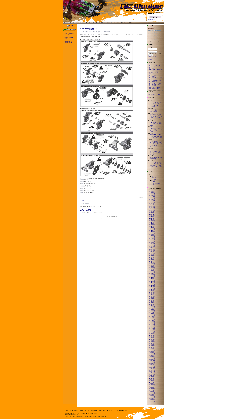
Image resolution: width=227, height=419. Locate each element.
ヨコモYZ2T (152, 85)
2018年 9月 (152, 258)
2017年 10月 (152, 266)
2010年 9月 (152, 337)
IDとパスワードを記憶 (155, 53)
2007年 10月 (152, 382)
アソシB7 (151, 73)
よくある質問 (68, 42)
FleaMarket (97, 22)
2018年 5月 (152, 262)
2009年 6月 (152, 358)
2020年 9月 (152, 243)
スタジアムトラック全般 (155, 77)
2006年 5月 (152, 401)
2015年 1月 (152, 276)
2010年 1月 (152, 348)
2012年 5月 (152, 311)
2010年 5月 (152, 343)
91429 (82, 186)
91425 (82, 181)
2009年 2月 (152, 363)
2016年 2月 (152, 270)
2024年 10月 (152, 219)
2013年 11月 (152, 292)
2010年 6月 (152, 342)
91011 (82, 185)
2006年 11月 (152, 394)
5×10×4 (82, 194)
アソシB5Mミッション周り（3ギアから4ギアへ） (95, 31)
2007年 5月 (152, 389)
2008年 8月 (152, 368)
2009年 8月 (152, 355)
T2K (92, 32)
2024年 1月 (152, 231)
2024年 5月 (152, 226)
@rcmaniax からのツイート (154, 94)
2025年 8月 (152, 206)
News (77, 22)
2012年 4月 (152, 312)
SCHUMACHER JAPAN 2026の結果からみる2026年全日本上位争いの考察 (156, 152)
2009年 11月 (152, 351)
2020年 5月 (152, 249)
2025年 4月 (152, 211)
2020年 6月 (152, 247)
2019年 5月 (152, 257)
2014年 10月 (152, 280)
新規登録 (150, 59)
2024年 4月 (152, 227)
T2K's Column (116, 22)
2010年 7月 (152, 340)
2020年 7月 (152, 246)
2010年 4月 (152, 344)
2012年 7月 (152, 308)
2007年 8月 (152, 385)
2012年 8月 (152, 307)
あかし (153, 176)
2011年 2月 (152, 331)
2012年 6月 (152, 309)
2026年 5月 (152, 195)
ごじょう (153, 177)
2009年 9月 (152, 354)
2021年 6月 (152, 239)
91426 (82, 183)
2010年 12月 (152, 333)
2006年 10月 (152, 395)
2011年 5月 (152, 327)
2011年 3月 (152, 329)
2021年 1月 (152, 241)
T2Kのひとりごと (87, 32)
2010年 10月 (152, 336)
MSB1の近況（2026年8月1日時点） (156, 110)
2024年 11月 (152, 218)
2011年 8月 (152, 323)
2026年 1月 (152, 200)
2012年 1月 (152, 316)
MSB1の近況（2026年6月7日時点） (156, 158)
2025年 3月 (152, 212)
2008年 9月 (152, 367)
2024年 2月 (152, 230)
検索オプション (152, 19)
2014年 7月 (152, 281)
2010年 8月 (152, 339)
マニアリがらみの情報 (155, 80)
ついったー (154, 179)
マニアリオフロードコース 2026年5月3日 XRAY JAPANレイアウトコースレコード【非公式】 (156, 165)
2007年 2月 (152, 393)
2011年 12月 (152, 317)
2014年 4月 (152, 285)
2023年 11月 (152, 234)
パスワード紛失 (152, 56)
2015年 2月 (152, 274)
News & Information (69, 33)
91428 (82, 190)
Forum (83, 22)
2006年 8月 (152, 398)
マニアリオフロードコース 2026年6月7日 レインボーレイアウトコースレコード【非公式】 (156, 143)
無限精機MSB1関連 (154, 88)
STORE (72, 22)
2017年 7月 (152, 268)
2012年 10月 (152, 304)
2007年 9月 (152, 383)
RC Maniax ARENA (127, 22)
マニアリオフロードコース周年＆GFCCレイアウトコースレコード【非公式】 (156, 104)
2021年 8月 (152, 238)
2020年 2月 (152, 251)
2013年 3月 (152, 299)
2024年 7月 (152, 223)
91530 (82, 179)
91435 (82, 188)
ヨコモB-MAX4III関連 (154, 84)
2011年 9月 (152, 321)
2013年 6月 (152, 296)
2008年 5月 (152, 372)
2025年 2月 (152, 214)
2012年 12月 (152, 301)
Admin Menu (79, 415)
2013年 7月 (152, 294)
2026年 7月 (152, 192)
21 (152, 37)
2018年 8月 (152, 260)
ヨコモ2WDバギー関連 (155, 83)
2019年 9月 (152, 253)
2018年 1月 (152, 265)
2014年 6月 (152, 282)
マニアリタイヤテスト (155, 81)
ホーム (66, 32)
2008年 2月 (152, 376)
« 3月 (150, 41)
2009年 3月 (152, 362)
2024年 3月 (152, 229)
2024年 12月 (152, 216)
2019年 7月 (152, 254)
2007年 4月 (152, 390)
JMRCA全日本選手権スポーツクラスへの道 (155, 70)
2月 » (159, 41)
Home (66, 22)
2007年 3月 (152, 391)
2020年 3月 (152, 250)
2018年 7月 (152, 261)
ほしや (153, 180)
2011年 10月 (152, 320)
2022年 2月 (152, 237)
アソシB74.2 (152, 75)
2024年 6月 (152, 225)
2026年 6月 (152, 194)
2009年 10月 (152, 352)
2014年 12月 (152, 277)
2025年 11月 (152, 203)
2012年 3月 (152, 313)
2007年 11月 (152, 380)
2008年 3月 (152, 375)
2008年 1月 (152, 378)
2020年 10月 (152, 242)
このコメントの (84, 203)
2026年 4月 (152, 196)
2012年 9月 (152, 305)
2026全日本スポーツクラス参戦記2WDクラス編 (156, 130)
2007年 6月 (152, 387)
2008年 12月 (152, 364)
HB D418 (151, 68)
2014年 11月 (152, 278)
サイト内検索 (68, 41)
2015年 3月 (152, 273)
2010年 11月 (152, 335)
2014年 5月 (152, 284)
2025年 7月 (152, 207)
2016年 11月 (152, 269)
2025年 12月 (152, 202)
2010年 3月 (152, 346)
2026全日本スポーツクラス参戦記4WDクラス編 (156, 124)
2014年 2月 (152, 288)
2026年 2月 (152, 199)
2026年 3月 (152, 198)
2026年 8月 (152, 191)
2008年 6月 (152, 371)
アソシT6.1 (152, 76)
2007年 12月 (152, 379)
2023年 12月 (152, 233)
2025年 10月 (152, 204)
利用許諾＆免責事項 (70, 415)
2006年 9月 (152, 397)
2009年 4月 (152, 360)
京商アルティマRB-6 (154, 87)
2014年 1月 (152, 289)
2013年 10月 (152, 293)
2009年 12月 (152, 350)
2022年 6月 (152, 235)
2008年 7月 (152, 370)
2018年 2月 (152, 264)
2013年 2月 (152, 300)
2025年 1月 (152, 215)
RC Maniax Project (92, 413)
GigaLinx (89, 22)
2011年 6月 (152, 325)
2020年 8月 (152, 245)
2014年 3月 (152, 286)
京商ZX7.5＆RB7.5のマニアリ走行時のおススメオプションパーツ (156, 136)
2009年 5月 (152, 359)
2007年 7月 (152, 386)
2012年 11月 (152, 303)
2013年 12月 (152, 290)
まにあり (153, 181)
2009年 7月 (152, 356)
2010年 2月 (152, 347)
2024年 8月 (152, 222)
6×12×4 (82, 192)
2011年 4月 (152, 328)
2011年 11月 (152, 319)
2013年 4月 (152, 297)
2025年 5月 (152, 210)
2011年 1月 (152, 332)
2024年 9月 (152, 221)
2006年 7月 (152, 399)
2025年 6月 (152, 208)
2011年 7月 (152, 324)
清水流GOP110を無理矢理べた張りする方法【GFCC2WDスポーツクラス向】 (156, 117)
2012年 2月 (152, 315)
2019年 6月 (152, 256)
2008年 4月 (152, 374)
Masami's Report (106, 22)
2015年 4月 (152, 272)
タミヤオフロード (153, 79)
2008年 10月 (152, 366)
